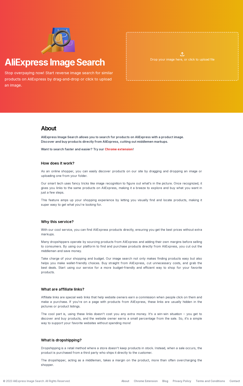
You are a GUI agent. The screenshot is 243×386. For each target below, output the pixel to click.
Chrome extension (119, 149)
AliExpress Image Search (28, 381)
